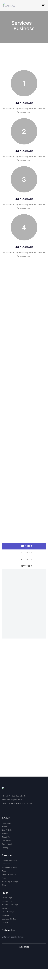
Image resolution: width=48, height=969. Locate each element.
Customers (6, 841)
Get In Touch (7, 844)
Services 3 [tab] (26, 559)
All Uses (5, 922)
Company (6, 864)
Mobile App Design (10, 905)
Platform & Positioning (11, 867)
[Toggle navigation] (38, 5)
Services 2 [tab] (26, 553)
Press (4, 878)
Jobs (4, 871)
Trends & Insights (9, 874)
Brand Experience (9, 860)
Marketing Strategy (10, 881)
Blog (4, 885)
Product (5, 834)
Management (7, 901)
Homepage (6, 823)
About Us (5, 837)
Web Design (7, 898)
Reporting (6, 908)
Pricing (5, 848)
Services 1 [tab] (26, 546)
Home (4, 826)
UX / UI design (8, 912)
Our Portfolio (7, 830)
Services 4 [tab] (26, 566)
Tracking (5, 915)
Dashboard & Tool (9, 919)
